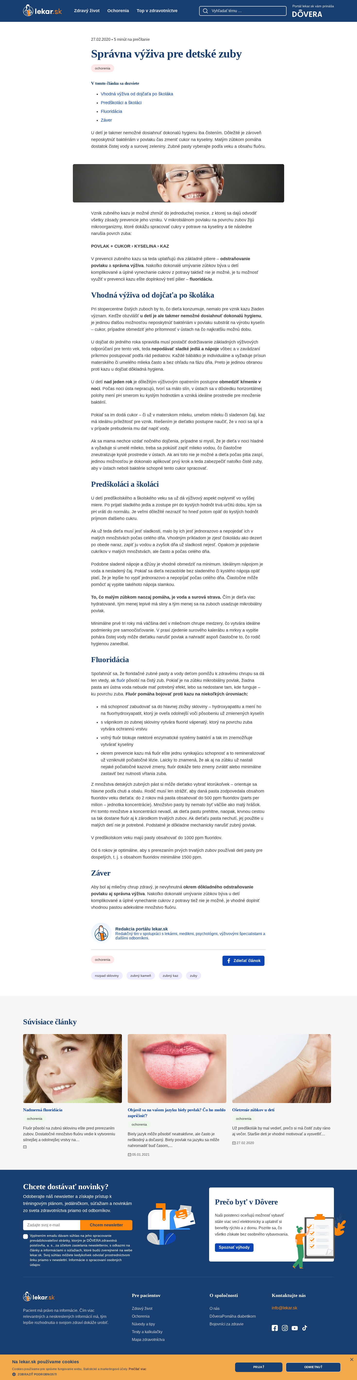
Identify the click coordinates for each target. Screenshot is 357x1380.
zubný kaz (170, 976)
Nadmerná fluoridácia (42, 1109)
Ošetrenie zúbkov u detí (253, 1109)
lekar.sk (36, 1255)
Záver (106, 120)
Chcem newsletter (106, 1225)
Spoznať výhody (234, 1247)
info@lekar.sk (284, 1307)
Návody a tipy (143, 1324)
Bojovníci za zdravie (226, 1324)
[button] (79, 1374)
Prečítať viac (137, 1369)
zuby (193, 976)
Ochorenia (118, 10)
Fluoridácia (111, 111)
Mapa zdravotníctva (148, 1340)
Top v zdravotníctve (157, 10)
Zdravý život (87, 10)
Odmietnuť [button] (313, 1367)
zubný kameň (140, 976)
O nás (215, 1308)
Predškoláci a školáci (121, 102)
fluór (121, 680)
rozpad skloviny (107, 976)
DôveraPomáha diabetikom (233, 1316)
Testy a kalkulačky (147, 1332)
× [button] (351, 1360)
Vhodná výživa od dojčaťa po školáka (137, 94)
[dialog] (178, 1367)
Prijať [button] (258, 1367)
